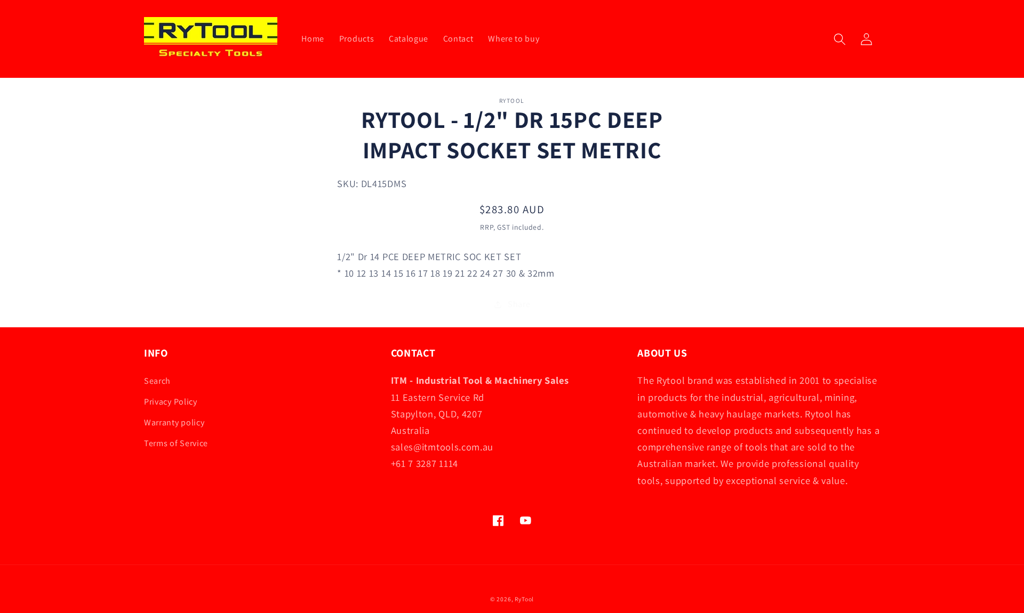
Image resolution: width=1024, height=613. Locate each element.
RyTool (524, 599)
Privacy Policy (170, 401)
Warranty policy (174, 422)
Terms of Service (176, 443)
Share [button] (519, 304)
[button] (839, 39)
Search (157, 380)
